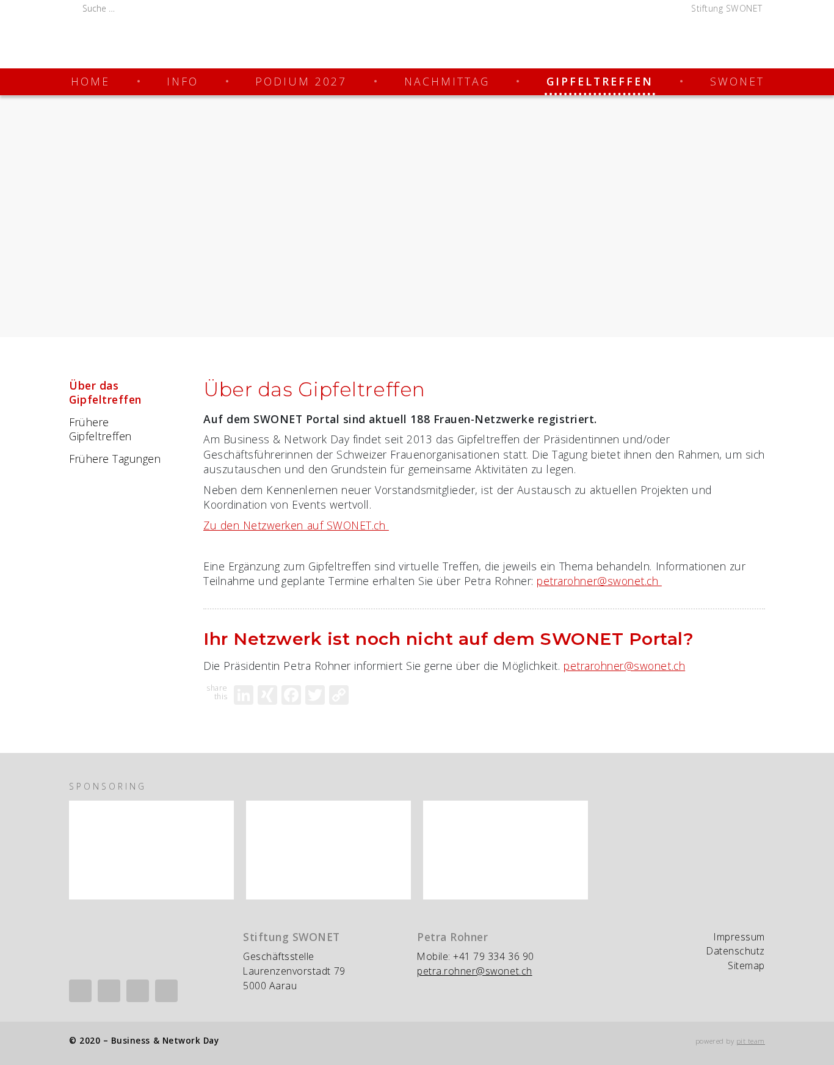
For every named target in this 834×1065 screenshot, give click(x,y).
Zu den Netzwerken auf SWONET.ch (296, 525)
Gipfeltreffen (599, 81)
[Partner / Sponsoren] (151, 850)
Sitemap (746, 965)
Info (182, 81)
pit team (750, 1040)
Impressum (739, 936)
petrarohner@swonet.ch (599, 580)
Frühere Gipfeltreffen (100, 429)
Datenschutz (735, 951)
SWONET (737, 81)
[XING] (267, 695)
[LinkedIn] (243, 695)
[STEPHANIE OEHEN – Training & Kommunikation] (505, 850)
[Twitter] (315, 695)
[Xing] (109, 991)
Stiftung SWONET (727, 8)
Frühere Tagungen (115, 458)
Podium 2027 (301, 81)
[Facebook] (291, 695)
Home (90, 81)
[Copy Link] (339, 695)
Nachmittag (447, 81)
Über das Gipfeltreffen (105, 392)
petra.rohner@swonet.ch (474, 971)
